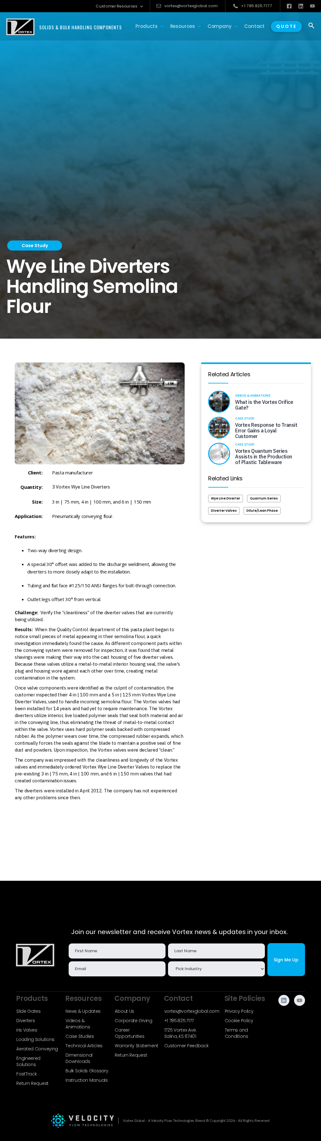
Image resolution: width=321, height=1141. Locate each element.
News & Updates (83, 1011)
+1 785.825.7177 (179, 1020)
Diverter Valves (224, 510)
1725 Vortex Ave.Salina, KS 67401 (180, 1033)
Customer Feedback (186, 1046)
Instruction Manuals (87, 1080)
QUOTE (286, 26)
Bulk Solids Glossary (87, 1071)
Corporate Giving (133, 1020)
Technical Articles (84, 1046)
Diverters (25, 1020)
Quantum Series (264, 498)
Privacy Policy (239, 1011)
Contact (254, 26)
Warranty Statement (136, 1046)
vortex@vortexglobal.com (191, 1011)
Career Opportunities (129, 1033)
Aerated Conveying (37, 1049)
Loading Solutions (35, 1039)
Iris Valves (26, 1030)
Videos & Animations (78, 1023)
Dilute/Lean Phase (262, 510)
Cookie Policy (239, 1020)
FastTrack (26, 1074)
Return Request (32, 1083)
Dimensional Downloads (79, 1058)
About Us (124, 1011)
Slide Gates (28, 1011)
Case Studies (80, 1036)
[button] (119, 6)
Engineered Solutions (28, 1061)
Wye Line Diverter (225, 498)
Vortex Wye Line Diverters (83, 487)
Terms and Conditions (236, 1033)
